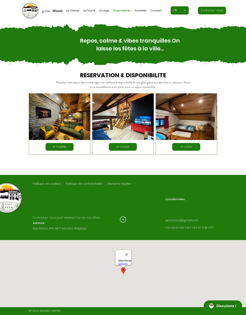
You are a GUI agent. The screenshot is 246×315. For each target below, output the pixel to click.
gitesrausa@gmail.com (181, 220)
